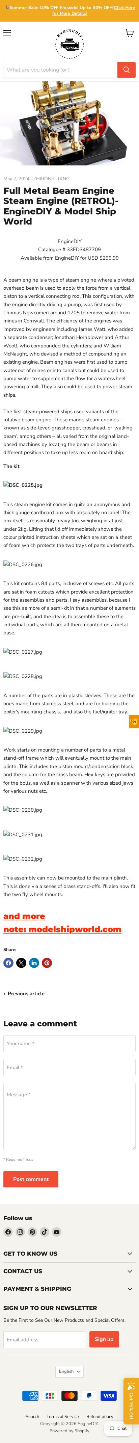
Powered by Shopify (69, 1431)
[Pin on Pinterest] (47, 963)
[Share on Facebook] (8, 963)
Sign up (104, 1339)
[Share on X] (21, 963)
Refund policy (99, 1417)
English (66, 1371)
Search (32, 1417)
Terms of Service (63, 1417)
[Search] (126, 70)
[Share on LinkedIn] (34, 963)
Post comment (31, 1179)
